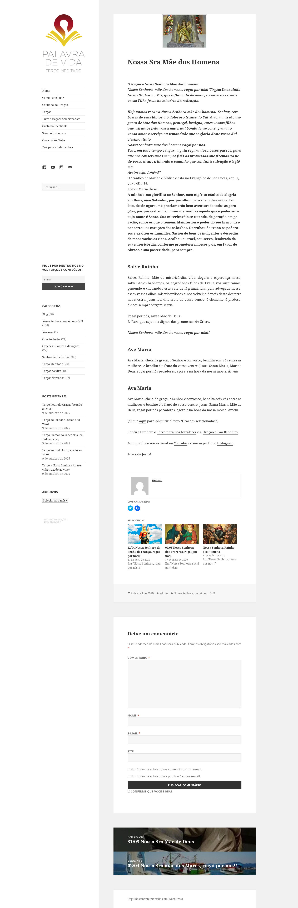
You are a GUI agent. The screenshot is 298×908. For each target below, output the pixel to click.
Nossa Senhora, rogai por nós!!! (62, 321)
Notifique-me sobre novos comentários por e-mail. (166, 769)
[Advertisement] (63, 229)
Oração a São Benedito (220, 432)
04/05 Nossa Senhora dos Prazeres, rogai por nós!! (181, 552)
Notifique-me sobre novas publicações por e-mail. (166, 776)
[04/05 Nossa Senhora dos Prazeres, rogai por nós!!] (182, 533)
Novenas (47, 332)
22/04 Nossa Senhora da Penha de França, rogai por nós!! (144, 552)
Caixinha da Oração (55, 105)
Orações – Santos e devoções (60, 346)
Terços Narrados (53, 378)
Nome (133, 715)
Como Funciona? (53, 98)
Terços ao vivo (51, 371)
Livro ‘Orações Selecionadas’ (61, 119)
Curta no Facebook (54, 126)
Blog (45, 314)
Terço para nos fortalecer (176, 432)
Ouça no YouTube (53, 140)
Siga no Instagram (54, 133)
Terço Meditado (52, 364)
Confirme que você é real (151, 791)
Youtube (180, 443)
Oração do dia (51, 339)
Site (131, 751)
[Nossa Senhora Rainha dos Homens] (220, 533)
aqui (142, 421)
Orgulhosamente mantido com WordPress (155, 899)
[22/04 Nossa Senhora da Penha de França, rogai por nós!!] (145, 533)
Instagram (225, 443)
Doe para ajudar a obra (57, 147)
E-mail (134, 733)
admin (164, 593)
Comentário (139, 658)
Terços (46, 112)
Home (46, 91)
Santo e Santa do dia (55, 357)
